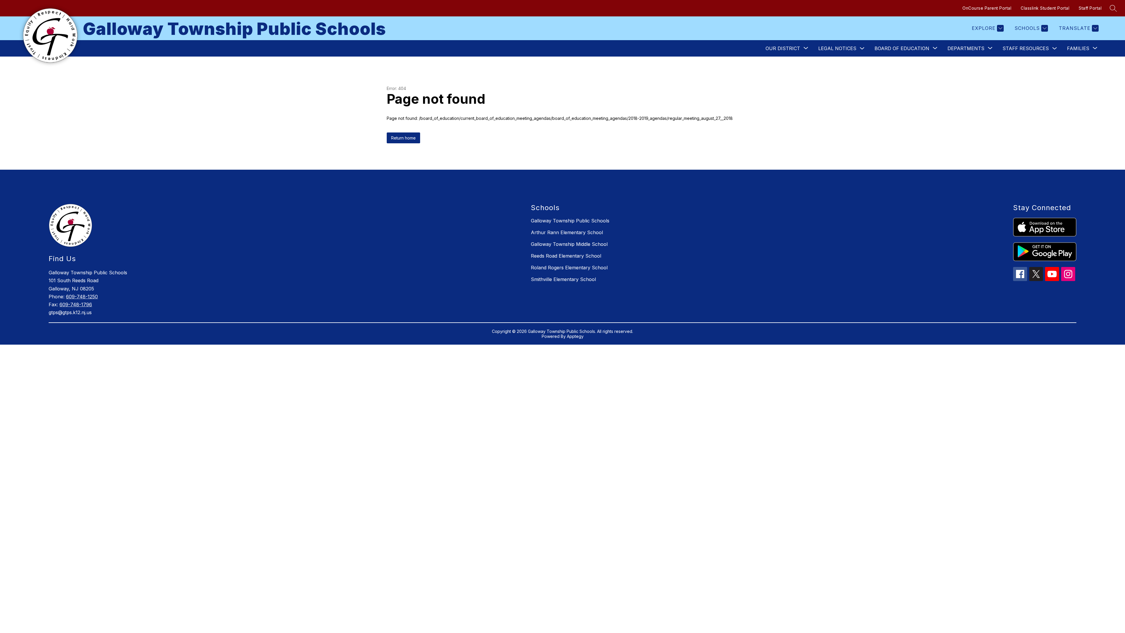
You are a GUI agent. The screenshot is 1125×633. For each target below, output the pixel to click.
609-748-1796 (75, 304)
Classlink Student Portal (1045, 8)
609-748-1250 (82, 297)
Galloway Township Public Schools (570, 221)
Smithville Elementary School (563, 279)
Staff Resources (1026, 48)
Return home (403, 137)
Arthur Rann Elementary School (567, 232)
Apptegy (575, 336)
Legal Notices (837, 48)
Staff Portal (1090, 8)
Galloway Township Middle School (569, 244)
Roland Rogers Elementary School (569, 267)
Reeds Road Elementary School (566, 256)
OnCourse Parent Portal (986, 8)
